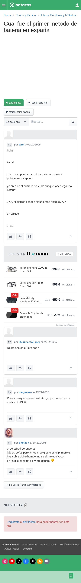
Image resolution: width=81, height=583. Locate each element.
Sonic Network (29, 544)
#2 (9, 342)
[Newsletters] (47, 561)
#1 (9, 144)
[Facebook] (26, 561)
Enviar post (15, 102)
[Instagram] (5, 561)
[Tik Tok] (19, 561)
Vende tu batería (48, 544)
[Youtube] (12, 561)
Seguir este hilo (39, 102)
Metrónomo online (69, 544)
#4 (9, 442)
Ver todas (64, 254)
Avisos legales (12, 548)
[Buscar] (73, 122)
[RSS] (40, 561)
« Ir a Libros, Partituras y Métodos (24, 485)
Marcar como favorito (20, 112)
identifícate (29, 521)
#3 (9, 392)
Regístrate (13, 521)
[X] (33, 561)
